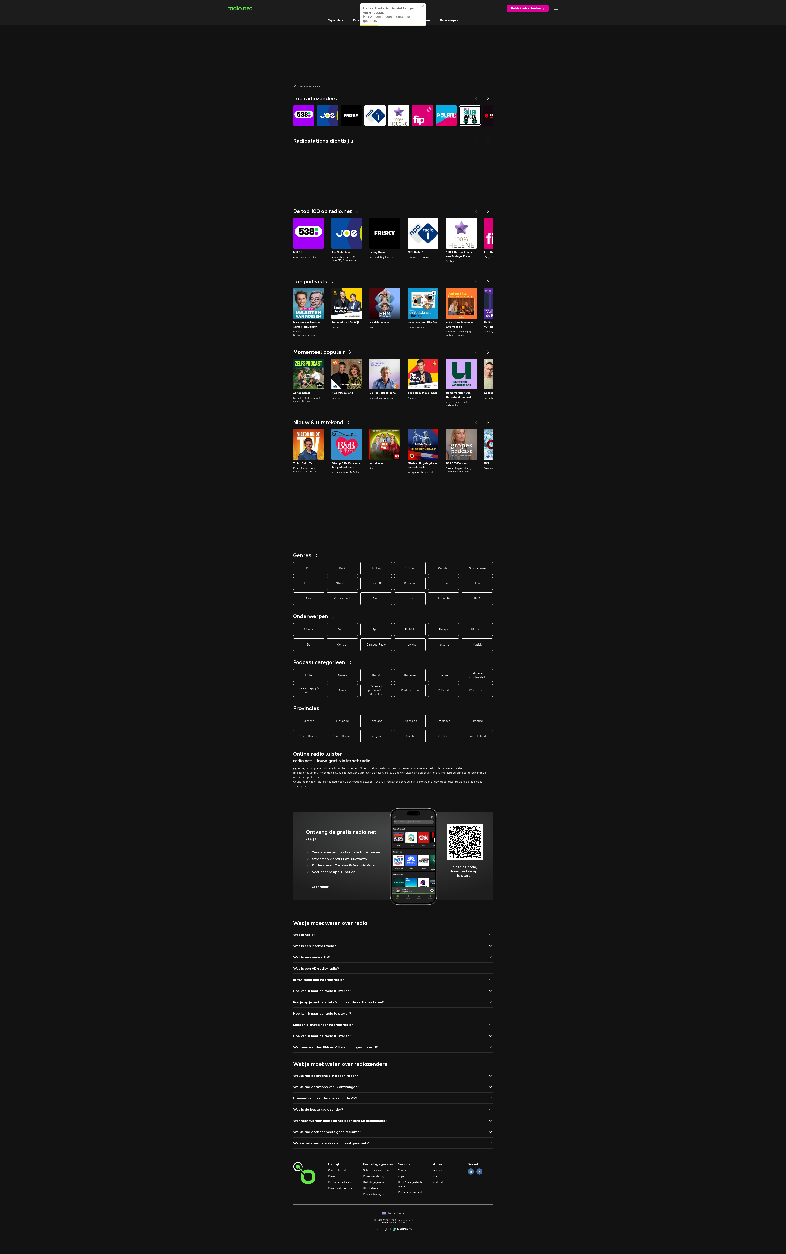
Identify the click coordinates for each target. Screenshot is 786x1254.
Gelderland (410, 721)
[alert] (393, 14)
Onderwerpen (449, 20)
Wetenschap (477, 690)
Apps (401, 1176)
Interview (410, 644)
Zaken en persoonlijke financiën (376, 690)
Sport (376, 629)
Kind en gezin (410, 690)
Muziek (477, 644)
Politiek (410, 629)
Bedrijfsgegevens (373, 1182)
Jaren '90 (443, 598)
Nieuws (309, 629)
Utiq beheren (371, 1188)
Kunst (376, 675)
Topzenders (335, 20)
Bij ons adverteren (339, 1182)
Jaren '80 (376, 583)
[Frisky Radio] (351, 115)
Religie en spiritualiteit (477, 675)
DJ (308, 644)
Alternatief (342, 583)
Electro (308, 583)
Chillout (410, 568)
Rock (342, 568)
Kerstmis (444, 644)
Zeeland (443, 736)
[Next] (488, 97)
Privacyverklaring (374, 1176)
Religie (443, 629)
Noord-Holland (342, 736)
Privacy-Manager (373, 1194)
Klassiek (409, 583)
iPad (435, 1176)
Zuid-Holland (477, 736)
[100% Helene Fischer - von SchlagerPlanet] (398, 115)
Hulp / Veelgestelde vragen (410, 1184)
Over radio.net (337, 1170)
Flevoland (342, 721)
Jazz (477, 583)
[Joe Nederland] (327, 115)
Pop (308, 568)
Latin (410, 598)
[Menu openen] (555, 8)
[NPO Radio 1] (375, 115)
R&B (477, 598)
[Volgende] (488, 210)
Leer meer (320, 886)
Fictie (308, 675)
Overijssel (376, 736)
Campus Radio (376, 644)
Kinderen (477, 629)
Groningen (443, 721)
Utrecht (410, 736)
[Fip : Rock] (422, 115)
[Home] (294, 86)
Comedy (342, 644)
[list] (393, 115)
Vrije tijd (443, 690)
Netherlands (395, 1213)
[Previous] (476, 97)
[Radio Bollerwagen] (470, 115)
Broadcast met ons (340, 1188)
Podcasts (359, 20)
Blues (376, 598)
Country (443, 568)
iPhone (437, 1170)
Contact (403, 1170)
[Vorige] (476, 210)
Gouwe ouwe (477, 568)
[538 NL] (303, 115)
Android (438, 1182)
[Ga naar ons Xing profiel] (479, 1171)
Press (331, 1176)
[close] (423, 6)
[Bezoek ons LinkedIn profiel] (470, 1171)
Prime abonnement (410, 1192)
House (443, 583)
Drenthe (308, 721)
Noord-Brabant (309, 736)
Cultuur (342, 629)
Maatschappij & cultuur (308, 690)
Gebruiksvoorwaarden (376, 1170)
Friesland (376, 721)
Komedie (410, 675)
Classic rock (342, 598)
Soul (309, 598)
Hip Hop (376, 568)
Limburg (477, 721)
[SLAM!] (446, 115)
